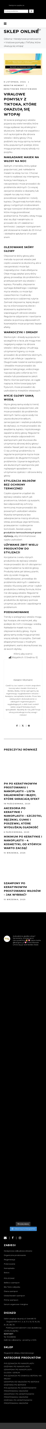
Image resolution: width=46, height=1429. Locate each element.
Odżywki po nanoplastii (17, 1366)
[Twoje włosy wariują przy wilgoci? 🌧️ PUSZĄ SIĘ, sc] (23, 1027)
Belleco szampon (12, 1282)
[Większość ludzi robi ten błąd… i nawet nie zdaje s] (23, 1073)
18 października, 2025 (17, 804)
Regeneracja (9, 1259)
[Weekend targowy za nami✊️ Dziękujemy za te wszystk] (23, 1005)
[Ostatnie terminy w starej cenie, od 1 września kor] (23, 1141)
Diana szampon (11, 1291)
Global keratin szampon (14, 1295)
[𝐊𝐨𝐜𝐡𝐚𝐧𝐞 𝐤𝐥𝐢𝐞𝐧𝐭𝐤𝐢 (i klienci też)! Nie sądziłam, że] (23, 1209)
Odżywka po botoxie (15, 1385)
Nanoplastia (9, 1268)
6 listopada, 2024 (15, 82)
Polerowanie (9, 1264)
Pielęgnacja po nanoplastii (19, 1363)
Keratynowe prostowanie (20, 89)
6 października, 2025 (17, 832)
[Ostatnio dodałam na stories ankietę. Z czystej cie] (23, 982)
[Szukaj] (31, 11)
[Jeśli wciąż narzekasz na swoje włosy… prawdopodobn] (23, 1095)
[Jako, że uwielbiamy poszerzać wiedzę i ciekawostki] (23, 1050)
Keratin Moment (14, 85)
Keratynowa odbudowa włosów (18, 1251)
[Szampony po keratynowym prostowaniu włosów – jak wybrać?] (23, 866)
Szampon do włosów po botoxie (21, 1382)
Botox (6, 1272)
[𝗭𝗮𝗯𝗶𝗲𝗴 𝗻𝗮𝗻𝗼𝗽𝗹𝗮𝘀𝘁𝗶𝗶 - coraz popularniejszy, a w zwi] (23, 1118)
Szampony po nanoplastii (18, 1369)
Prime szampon (11, 1300)
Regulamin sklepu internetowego (19, 1353)
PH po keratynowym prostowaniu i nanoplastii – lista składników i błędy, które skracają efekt (21, 791)
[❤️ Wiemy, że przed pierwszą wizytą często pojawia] (23, 959)
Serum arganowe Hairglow (16, 1304)
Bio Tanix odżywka (12, 1287)
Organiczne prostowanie (15, 1255)
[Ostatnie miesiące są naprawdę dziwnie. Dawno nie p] (23, 1186)
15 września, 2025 (15, 853)
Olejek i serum (12, 1372)
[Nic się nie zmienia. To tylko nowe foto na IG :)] (23, 1163)
